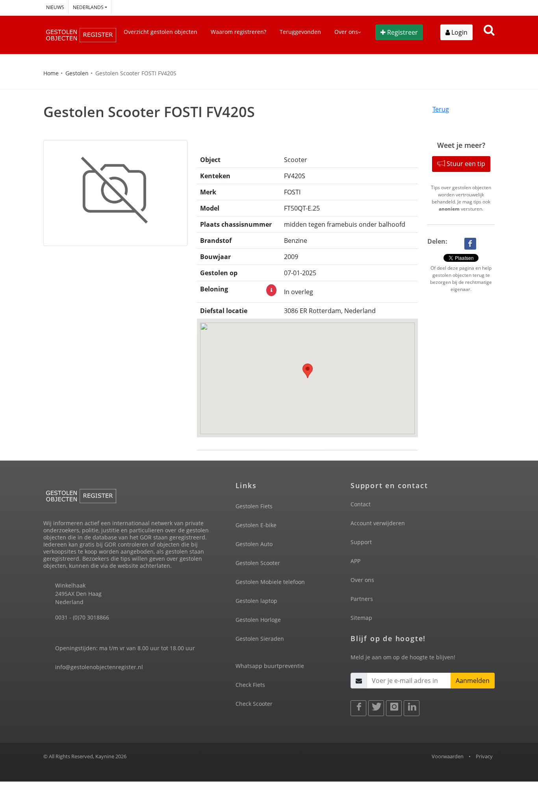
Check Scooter (254, 703)
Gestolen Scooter (258, 563)
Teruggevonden (300, 31)
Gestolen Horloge (258, 619)
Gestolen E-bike (256, 525)
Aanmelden (473, 680)
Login (459, 32)
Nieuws (55, 7)
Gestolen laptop (256, 600)
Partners (362, 599)
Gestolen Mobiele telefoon (270, 582)
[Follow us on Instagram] (394, 708)
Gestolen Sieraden (260, 638)
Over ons (362, 580)
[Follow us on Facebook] (358, 708)
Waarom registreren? (238, 31)
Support (361, 542)
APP (355, 561)
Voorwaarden (448, 756)
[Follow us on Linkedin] (411, 708)
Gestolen (77, 73)
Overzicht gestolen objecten (160, 31)
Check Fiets (250, 684)
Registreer (402, 32)
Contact (361, 504)
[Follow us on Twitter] (376, 708)
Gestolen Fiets (254, 506)
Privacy (484, 756)
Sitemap (361, 617)
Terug (440, 109)
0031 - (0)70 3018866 (82, 617)
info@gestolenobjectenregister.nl (99, 667)
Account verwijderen (378, 523)
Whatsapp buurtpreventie (270, 666)
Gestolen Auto (254, 544)
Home (51, 73)
